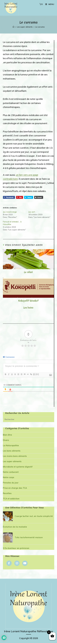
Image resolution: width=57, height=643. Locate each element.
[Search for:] (28, 419)
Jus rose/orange (10, 212)
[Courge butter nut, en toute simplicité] (8, 516)
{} (34, 374)
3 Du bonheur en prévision (16, 548)
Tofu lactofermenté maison (29, 537)
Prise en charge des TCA (15, 488)
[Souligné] (11, 374)
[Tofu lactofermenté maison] (8, 537)
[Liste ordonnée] (18, 374)
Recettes (7, 493)
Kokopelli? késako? (28, 300)
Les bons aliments (11, 450)
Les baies (28, 307)
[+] (37, 374)
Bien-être (7, 435)
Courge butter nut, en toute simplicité (34, 516)
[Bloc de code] (27, 374)
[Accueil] (13, 27)
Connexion (10, 357)
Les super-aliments (12, 461)
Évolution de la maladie (15, 527)
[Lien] (30, 374)
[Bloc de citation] (24, 374)
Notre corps (8, 477)
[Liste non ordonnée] (21, 374)
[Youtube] (25, 563)
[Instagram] (17, 563)
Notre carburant (11, 472)
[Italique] (8, 374)
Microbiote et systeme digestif (17, 466)
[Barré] (15, 374)
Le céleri (28, 272)
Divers (6, 440)
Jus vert (31, 212)
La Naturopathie (11, 445)
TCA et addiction (11, 498)
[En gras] (5, 374)
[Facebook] (9, 563)
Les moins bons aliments (15, 456)
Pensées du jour (10, 482)
